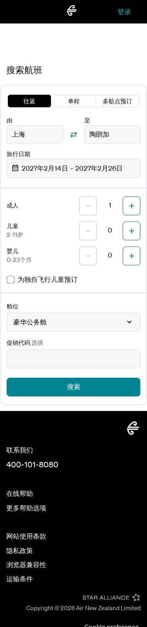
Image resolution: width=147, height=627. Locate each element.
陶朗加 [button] (99, 134)
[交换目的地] (74, 134)
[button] (73, 168)
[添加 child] (131, 231)
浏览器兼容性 (26, 564)
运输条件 (19, 579)
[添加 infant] (131, 256)
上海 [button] (18, 134)
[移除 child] (88, 231)
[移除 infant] (88, 256)
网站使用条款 (26, 536)
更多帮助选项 (26, 508)
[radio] (29, 101)
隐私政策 (19, 550)
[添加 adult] (131, 205)
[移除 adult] (88, 205)
